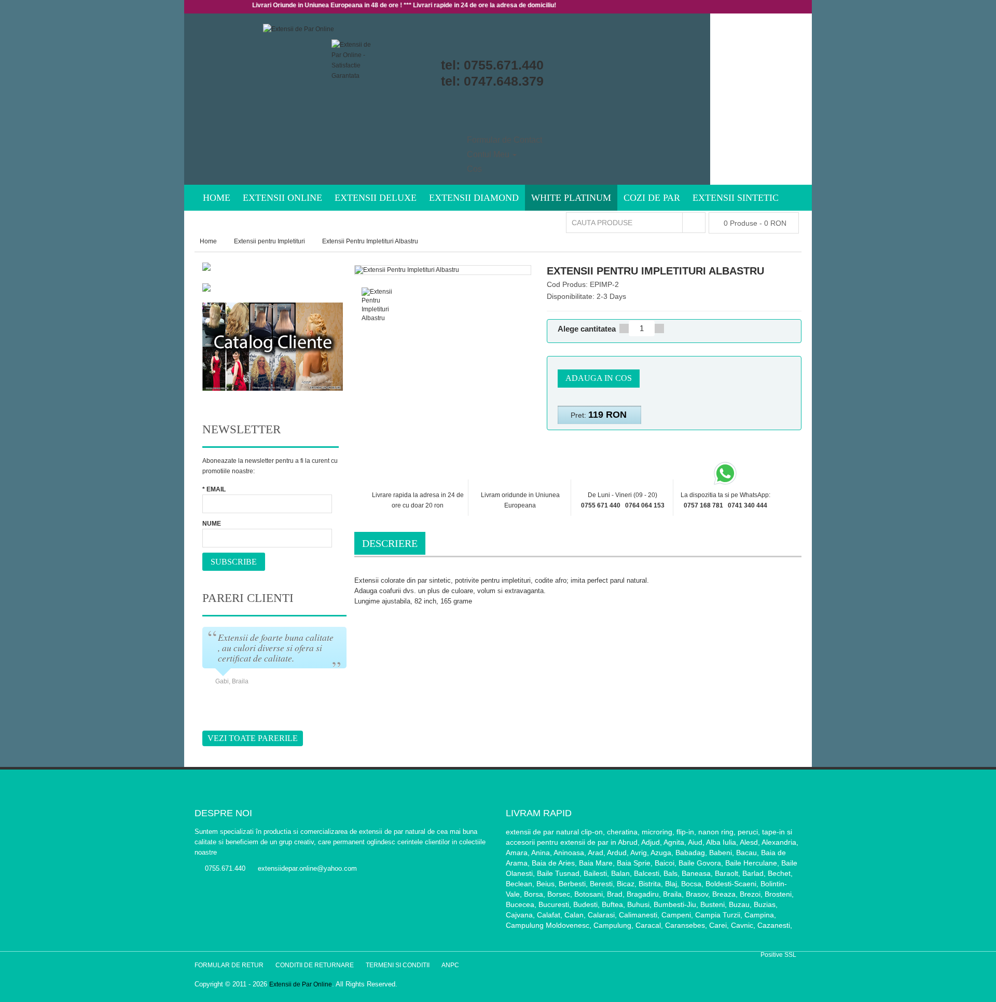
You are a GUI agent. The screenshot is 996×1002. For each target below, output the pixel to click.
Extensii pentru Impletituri (269, 241)
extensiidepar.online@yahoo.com (307, 868)
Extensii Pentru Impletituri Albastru (370, 241)
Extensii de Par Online (300, 984)
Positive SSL (778, 954)
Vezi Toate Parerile (253, 738)
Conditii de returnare (314, 965)
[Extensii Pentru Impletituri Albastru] (383, 305)
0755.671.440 (504, 65)
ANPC (450, 965)
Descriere (390, 543)
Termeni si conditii (398, 965)
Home (208, 241)
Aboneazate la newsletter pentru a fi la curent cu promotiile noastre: (270, 466)
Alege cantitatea (587, 328)
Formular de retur (229, 965)
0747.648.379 (504, 81)
